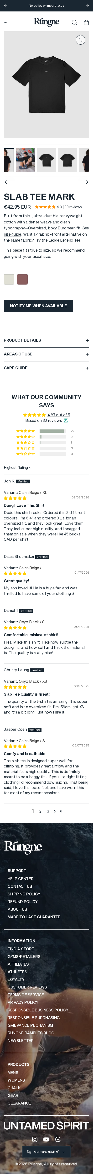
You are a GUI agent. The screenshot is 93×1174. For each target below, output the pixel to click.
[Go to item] (25, 160)
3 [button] (48, 811)
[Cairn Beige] (9, 279)
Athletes (17, 972)
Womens (16, 1080)
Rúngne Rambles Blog (31, 1033)
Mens (13, 1072)
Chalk (14, 1088)
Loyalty (16, 979)
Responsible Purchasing (34, 1017)
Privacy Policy (23, 1002)
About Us (17, 909)
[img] (15, 498)
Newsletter (21, 1040)
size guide (12, 234)
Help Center (20, 879)
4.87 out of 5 (58, 415)
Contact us (20, 886)
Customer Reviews (27, 987)
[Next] (87, 5)
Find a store (21, 949)
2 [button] (40, 811)
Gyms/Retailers (24, 956)
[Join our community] (58, 1139)
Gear (13, 1095)
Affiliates (18, 964)
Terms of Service (26, 995)
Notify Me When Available (38, 306)
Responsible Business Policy (38, 1010)
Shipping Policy (24, 894)
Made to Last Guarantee (34, 917)
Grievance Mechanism (30, 1025)
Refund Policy (23, 901)
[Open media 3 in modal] (80, 40)
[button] (45, 207)
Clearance (19, 1103)
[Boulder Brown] (22, 279)
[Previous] (5, 5)
